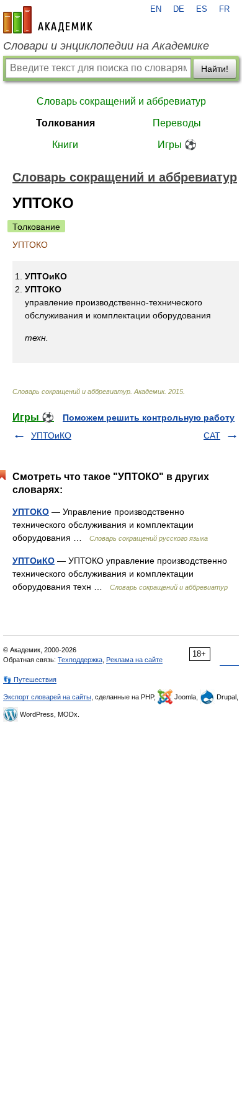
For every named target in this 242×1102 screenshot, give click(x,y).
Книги (65, 144)
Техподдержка (80, 659)
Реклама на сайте (134, 659)
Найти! (214, 69)
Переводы (177, 123)
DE (178, 9)
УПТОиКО (51, 435)
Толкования (65, 123)
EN (155, 9)
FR (224, 9)
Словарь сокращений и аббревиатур (121, 101)
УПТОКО (30, 512)
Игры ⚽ (177, 144)
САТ (212, 435)
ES (201, 9)
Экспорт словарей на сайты (47, 697)
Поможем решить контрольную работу (149, 417)
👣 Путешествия (29, 679)
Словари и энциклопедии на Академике (106, 46)
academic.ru (47, 19)
